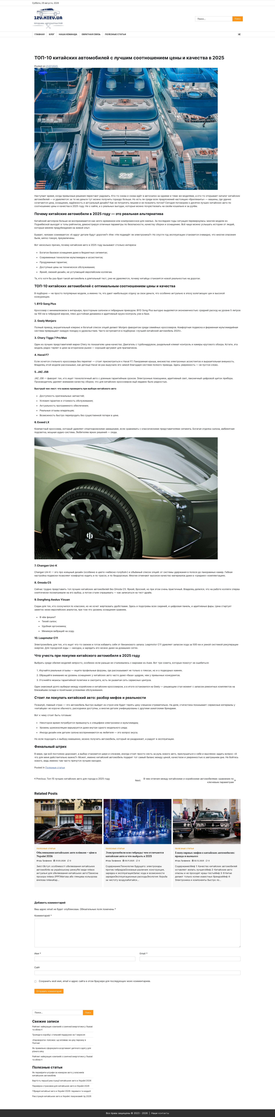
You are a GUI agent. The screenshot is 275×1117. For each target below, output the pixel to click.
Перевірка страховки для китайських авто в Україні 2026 (60, 1086)
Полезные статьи (115, 34)
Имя (37, 953)
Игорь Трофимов (44, 861)
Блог (51, 34)
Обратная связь (91, 34)
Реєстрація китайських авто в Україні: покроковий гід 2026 (61, 1096)
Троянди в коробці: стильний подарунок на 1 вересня (58, 1034)
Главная (40, 34)
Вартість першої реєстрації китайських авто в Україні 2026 (61, 1080)
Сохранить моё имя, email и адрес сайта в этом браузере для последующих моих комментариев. (95, 981)
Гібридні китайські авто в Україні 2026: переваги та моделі (61, 1091)
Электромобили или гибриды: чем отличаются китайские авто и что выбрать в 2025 (135, 854)
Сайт (37, 967)
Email (143, 953)
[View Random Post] (239, 34)
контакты (163, 1113)
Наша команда (68, 34)
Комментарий (43, 915)
